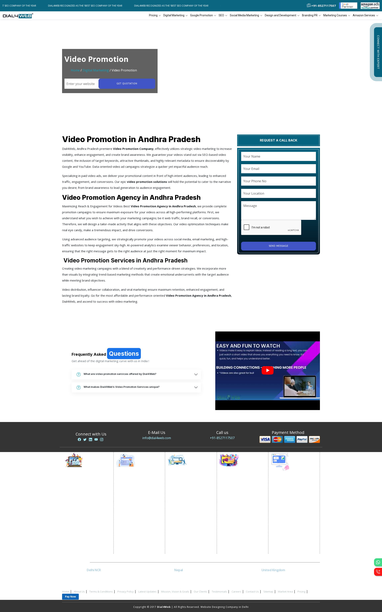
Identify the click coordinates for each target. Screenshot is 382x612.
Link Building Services (185, 512)
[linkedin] (90, 439)
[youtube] (96, 439)
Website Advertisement (83, 522)
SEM (173, 532)
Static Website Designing (290, 496)
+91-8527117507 (222, 438)
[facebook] (79, 439)
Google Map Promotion (135, 507)
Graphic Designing (286, 526)
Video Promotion (79, 487)
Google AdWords (79, 502)
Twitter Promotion (235, 512)
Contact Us (252, 591)
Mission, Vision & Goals (175, 591)
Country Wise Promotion (136, 502)
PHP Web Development (289, 541)
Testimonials (219, 591)
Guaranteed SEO (181, 537)
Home (75, 70)
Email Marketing (78, 507)
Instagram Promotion (237, 517)
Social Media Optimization (240, 482)
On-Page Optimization (185, 502)
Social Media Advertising (239, 497)
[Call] (378, 572)
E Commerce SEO (182, 492)
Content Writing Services (84, 497)
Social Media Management (240, 522)
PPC (70, 517)
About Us (79, 591)
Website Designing (286, 486)
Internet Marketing (80, 482)
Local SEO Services (183, 497)
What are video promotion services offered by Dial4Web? (120, 373)
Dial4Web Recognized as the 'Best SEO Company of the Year (67, 5)
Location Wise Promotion (136, 487)
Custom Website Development (294, 516)
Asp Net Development (288, 546)
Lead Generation (79, 512)
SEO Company (180, 487)
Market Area (285, 591)
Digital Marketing (96, 70)
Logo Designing (284, 531)
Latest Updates (147, 591)
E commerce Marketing (83, 492)
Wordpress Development (290, 536)
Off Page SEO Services (185, 507)
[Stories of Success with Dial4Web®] (267, 370)
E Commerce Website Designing (295, 506)
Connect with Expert (378, 52)
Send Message (278, 246)
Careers (236, 591)
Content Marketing (183, 517)
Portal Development (287, 511)
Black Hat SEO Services (186, 522)
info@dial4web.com (156, 438)
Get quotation (127, 83)
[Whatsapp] (378, 562)
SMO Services (231, 487)
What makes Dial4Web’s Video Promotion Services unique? (122, 386)
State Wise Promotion (134, 497)
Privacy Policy (125, 591)
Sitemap (268, 591)
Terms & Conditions (101, 591)
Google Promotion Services (137, 482)
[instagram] (101, 439)
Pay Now (70, 596)
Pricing (153, 15)
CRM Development (286, 521)
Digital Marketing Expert (83, 527)
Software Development (289, 551)
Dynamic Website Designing (292, 501)
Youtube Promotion (235, 507)
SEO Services (179, 482)
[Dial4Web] (19, 15)
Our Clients (200, 591)
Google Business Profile (135, 512)
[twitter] (85, 439)
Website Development (288, 491)
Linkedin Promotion (235, 502)
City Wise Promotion (133, 492)
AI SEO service (180, 527)
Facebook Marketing (236, 492)
